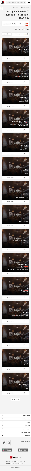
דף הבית (27, 7)
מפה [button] (5, 34)
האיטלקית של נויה (23, 97)
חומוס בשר (25, 193)
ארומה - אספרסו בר (23, 265)
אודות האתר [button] (14, 461)
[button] (26, 23)
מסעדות (22, 7)
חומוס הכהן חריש (23, 49)
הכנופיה (26, 336)
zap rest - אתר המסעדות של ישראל (2, 2)
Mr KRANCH (23, 384)
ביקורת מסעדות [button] (8, 463)
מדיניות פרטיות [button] (22, 461)
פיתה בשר (25, 312)
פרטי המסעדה (10, 58)
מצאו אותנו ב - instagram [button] (19, 463)
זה (27, 288)
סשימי (26, 169)
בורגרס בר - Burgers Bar (20, 121)
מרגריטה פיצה (24, 73)
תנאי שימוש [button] (8, 461)
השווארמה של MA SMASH (20, 241)
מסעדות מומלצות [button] (20, 34)
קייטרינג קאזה (24, 145)
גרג (27, 217)
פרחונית (26, 360)
